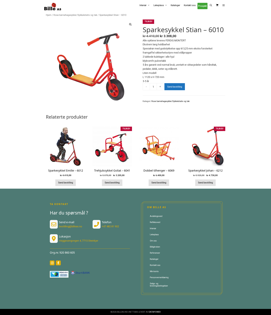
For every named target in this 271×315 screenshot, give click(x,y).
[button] (223, 5)
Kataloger (175, 5)
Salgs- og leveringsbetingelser (159, 284)
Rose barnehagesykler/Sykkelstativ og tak (75, 15)
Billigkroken (155, 247)
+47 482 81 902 (110, 226)
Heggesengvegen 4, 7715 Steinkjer (78, 240)
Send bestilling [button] (65, 182)
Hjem (48, 15)
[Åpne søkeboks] (210, 5)
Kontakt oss (190, 5)
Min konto (154, 271)
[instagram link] (52, 262)
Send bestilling (174, 86)
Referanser (155, 253)
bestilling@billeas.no (70, 226)
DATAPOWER (155, 312)
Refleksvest (155, 222)
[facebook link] (58, 262)
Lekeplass (158, 5)
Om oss (153, 241)
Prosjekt (202, 6)
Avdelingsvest (156, 216)
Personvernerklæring (159, 277)
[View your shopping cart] (217, 5)
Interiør (143, 5)
